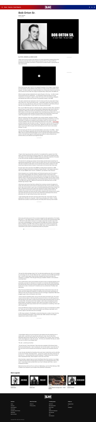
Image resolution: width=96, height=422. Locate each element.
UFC (50, 414)
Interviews (13, 409)
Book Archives (14, 414)
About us (31, 404)
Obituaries (13, 412)
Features (10, 7)
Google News (70, 404)
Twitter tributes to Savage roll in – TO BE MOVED (57, 388)
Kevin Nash (51, 407)
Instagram (70, 407)
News (5, 7)
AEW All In (51, 404)
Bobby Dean (32, 387)
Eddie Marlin (13, 387)
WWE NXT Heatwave (53, 410)
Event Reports (17, 7)
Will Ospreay (51, 412)
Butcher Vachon (70, 387)
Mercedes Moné (52, 405)
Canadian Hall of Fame (15, 410)
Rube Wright (56, 121)
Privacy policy (33, 405)
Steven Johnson (21, 15)
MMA (50, 409)
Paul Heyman (51, 415)
